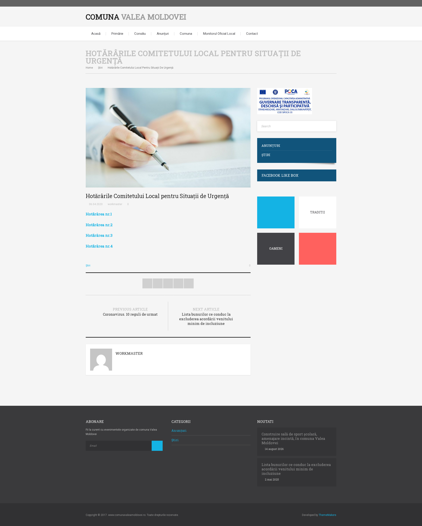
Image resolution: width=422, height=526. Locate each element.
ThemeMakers (327, 515)
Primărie (117, 34)
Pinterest (168, 283)
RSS (189, 283)
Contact (252, 34)
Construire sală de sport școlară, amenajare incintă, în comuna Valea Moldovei (293, 438)
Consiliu (140, 34)
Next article (206, 316)
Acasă (95, 34)
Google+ (178, 283)
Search (329, 33)
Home (89, 67)
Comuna (136, 17)
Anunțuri (163, 34)
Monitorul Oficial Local (219, 34)
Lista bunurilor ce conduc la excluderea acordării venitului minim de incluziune (296, 469)
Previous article (130, 312)
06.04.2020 (96, 204)
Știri (100, 67)
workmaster (115, 204)
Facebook (333, 3)
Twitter (147, 283)
